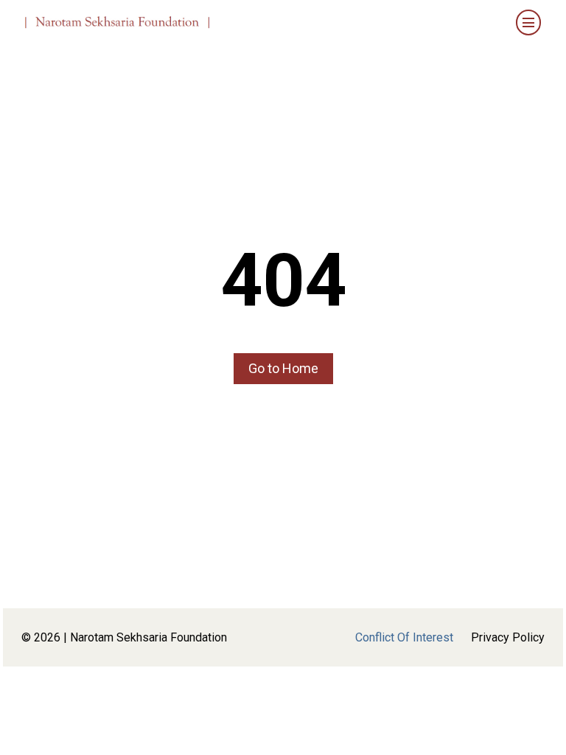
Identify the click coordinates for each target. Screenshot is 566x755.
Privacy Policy (508, 637)
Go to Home (283, 368)
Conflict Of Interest (404, 637)
